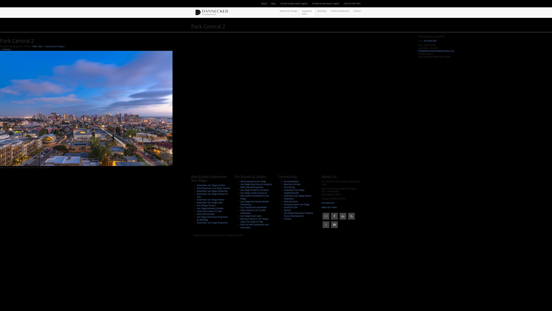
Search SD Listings (288, 11)
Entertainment (291, 201)
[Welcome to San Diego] (211, 11)
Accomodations (291, 181)
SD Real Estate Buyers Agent (325, 3)
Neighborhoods (307, 12)
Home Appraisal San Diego (253, 181)
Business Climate (292, 184)
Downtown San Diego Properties (212, 191)
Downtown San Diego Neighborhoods (294, 191)
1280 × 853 (37, 46)
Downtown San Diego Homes (211, 199)
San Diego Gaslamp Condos (210, 208)
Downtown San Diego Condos (211, 185)
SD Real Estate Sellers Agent (293, 3)
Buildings (321, 11)
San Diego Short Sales (250, 216)
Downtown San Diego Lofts (210, 202)
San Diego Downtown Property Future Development (298, 214)
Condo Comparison (340, 11)
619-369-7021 (430, 40)
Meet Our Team (329, 207)
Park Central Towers (55, 46)
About (264, 3)
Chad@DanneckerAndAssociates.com (436, 51)
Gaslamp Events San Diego (296, 204)
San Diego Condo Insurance (253, 192)
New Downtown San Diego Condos (213, 188)
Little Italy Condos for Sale (209, 211)
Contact (357, 11)
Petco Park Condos (206, 214)
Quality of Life (290, 207)
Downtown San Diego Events (297, 195)
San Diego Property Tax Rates (254, 190)
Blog (273, 3)
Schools (287, 218)
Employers (289, 198)
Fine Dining (289, 187)
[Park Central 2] (86, 108)
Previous (5, 49)
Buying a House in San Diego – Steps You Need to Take (255, 220)
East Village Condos (206, 205)
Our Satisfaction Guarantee (253, 207)
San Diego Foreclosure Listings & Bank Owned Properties (256, 185)
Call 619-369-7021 (352, 3)
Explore (287, 210)
